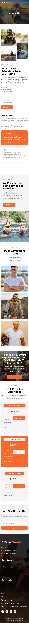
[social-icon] (25, 283)
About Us (5, 107)
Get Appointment (13, 377)
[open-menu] (27, 2)
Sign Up (14, 528)
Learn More (8, 204)
